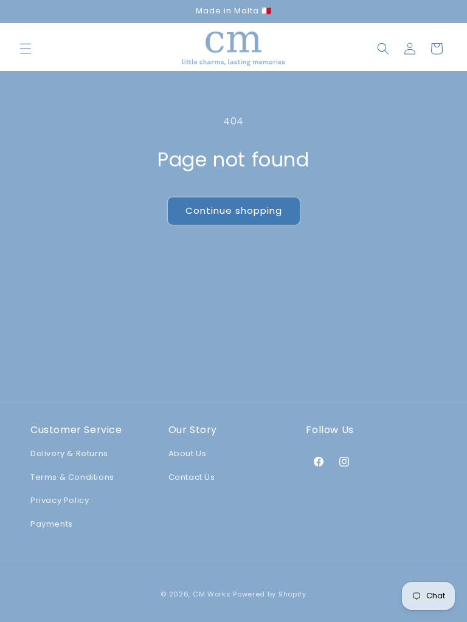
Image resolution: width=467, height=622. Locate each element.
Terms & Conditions (72, 477)
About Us (187, 453)
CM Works (212, 594)
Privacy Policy (59, 500)
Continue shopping (233, 210)
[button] (25, 48)
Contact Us (191, 477)
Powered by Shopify (269, 594)
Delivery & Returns (69, 453)
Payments (51, 524)
